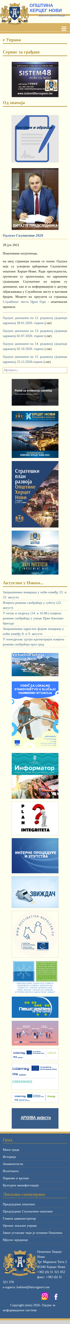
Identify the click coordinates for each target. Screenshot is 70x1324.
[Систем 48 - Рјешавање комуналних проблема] (35, 79)
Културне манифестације (21, 1185)
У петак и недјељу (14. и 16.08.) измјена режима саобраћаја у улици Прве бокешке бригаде (33, 618)
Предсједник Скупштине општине (28, 1211)
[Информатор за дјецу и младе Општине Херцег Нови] (35, 776)
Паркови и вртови (16, 1178)
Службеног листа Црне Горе (24, 302)
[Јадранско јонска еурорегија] (35, 977)
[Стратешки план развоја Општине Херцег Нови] (35, 494)
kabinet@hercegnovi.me (33, 1287)
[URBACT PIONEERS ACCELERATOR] (35, 1033)
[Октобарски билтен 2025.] (35, 434)
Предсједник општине (19, 1204)
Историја (9, 1157)
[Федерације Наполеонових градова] (35, 934)
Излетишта (11, 1171)
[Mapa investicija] (35, 552)
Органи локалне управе (20, 1225)
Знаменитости (13, 1164)
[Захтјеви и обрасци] (35, 138)
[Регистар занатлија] (35, 392)
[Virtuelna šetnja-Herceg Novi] (35, 664)
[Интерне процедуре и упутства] (35, 856)
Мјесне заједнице (15, 1240)
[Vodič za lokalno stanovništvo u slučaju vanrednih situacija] (35, 714)
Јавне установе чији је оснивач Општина (32, 1233)
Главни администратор (19, 1218)
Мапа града (11, 1149)
